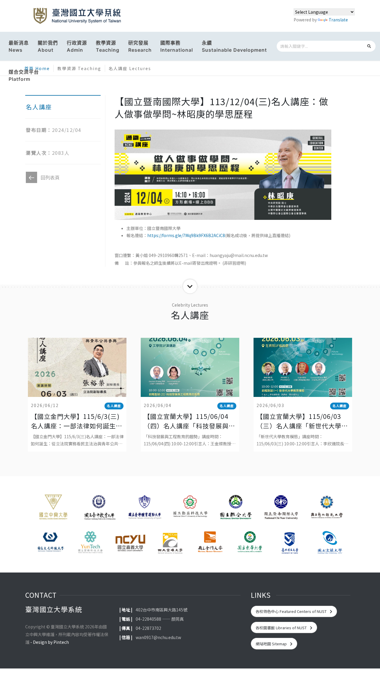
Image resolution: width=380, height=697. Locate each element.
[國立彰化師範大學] (326, 509)
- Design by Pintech (49, 642)
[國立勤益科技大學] (190, 509)
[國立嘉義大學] (130, 542)
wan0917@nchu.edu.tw (158, 637)
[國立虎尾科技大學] (50, 542)
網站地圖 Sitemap (272, 643)
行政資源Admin (77, 46)
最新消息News (19, 46)
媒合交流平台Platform (24, 75)
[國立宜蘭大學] (329, 542)
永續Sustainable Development (234, 46)
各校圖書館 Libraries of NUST (282, 627)
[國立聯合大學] (235, 509)
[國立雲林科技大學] (90, 542)
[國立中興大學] (53, 509)
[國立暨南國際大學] (281, 509)
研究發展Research (140, 46)
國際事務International (176, 46)
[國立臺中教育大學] (98, 509)
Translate (338, 20)
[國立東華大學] (249, 542)
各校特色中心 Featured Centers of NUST (291, 611)
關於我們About (48, 46)
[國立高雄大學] (170, 542)
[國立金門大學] (209, 542)
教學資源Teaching (107, 46)
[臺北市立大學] (289, 542)
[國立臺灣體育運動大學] (144, 509)
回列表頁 (50, 177)
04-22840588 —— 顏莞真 (160, 619)
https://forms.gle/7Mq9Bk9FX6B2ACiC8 (186, 235)
